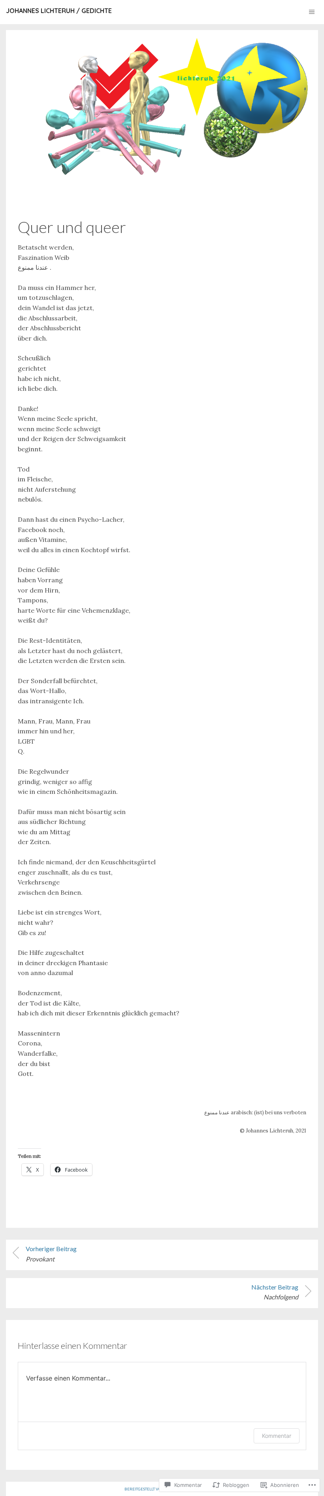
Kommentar (276, 1435)
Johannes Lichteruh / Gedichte (59, 11)
